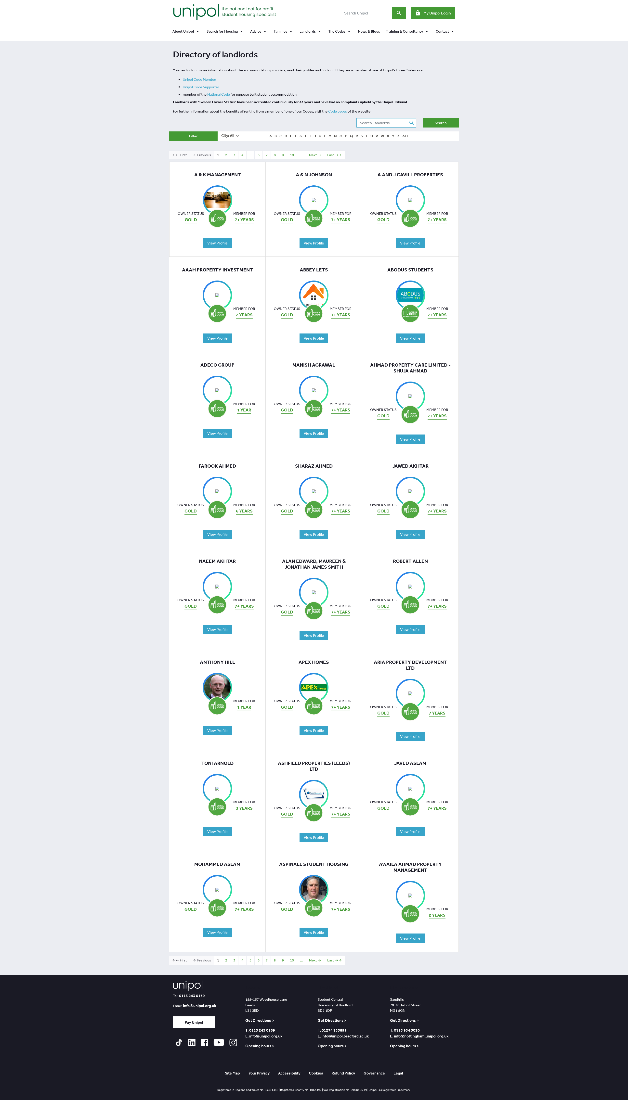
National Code (218, 94)
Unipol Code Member (199, 79)
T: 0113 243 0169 (260, 1030)
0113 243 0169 (192, 995)
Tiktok (179, 1042)
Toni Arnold (217, 763)
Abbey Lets (314, 270)
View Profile (217, 243)
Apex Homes (314, 662)
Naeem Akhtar (217, 561)
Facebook (204, 1042)
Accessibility (289, 1073)
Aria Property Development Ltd (410, 665)
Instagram (233, 1042)
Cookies (316, 1073)
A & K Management (217, 175)
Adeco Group (217, 365)
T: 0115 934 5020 (405, 1030)
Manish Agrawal (313, 365)
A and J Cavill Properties (410, 175)
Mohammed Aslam (217, 864)
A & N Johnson (314, 175)
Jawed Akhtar (410, 466)
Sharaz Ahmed (314, 466)
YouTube (218, 1042)
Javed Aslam (410, 763)
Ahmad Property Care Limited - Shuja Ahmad (410, 368)
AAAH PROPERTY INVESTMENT (217, 270)
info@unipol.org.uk (199, 1005)
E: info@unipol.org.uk (263, 1036)
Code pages (337, 111)
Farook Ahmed (217, 466)
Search (441, 122)
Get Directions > (259, 1020)
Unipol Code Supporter (201, 87)
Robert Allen (410, 561)
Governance (374, 1073)
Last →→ (334, 155)
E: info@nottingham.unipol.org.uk (419, 1036)
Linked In (192, 1042)
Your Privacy (259, 1073)
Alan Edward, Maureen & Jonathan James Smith (314, 564)
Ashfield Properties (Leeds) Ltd (314, 766)
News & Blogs (369, 31)
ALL (405, 136)
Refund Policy (343, 1073)
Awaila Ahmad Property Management (410, 867)
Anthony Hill (217, 662)
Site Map (232, 1073)
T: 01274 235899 (332, 1030)
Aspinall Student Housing (313, 864)
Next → (315, 155)
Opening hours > (259, 1045)
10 (292, 155)
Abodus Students (410, 270)
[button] (186, 31)
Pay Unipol (194, 1022)
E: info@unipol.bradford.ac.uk (343, 1036)
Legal (398, 1073)
